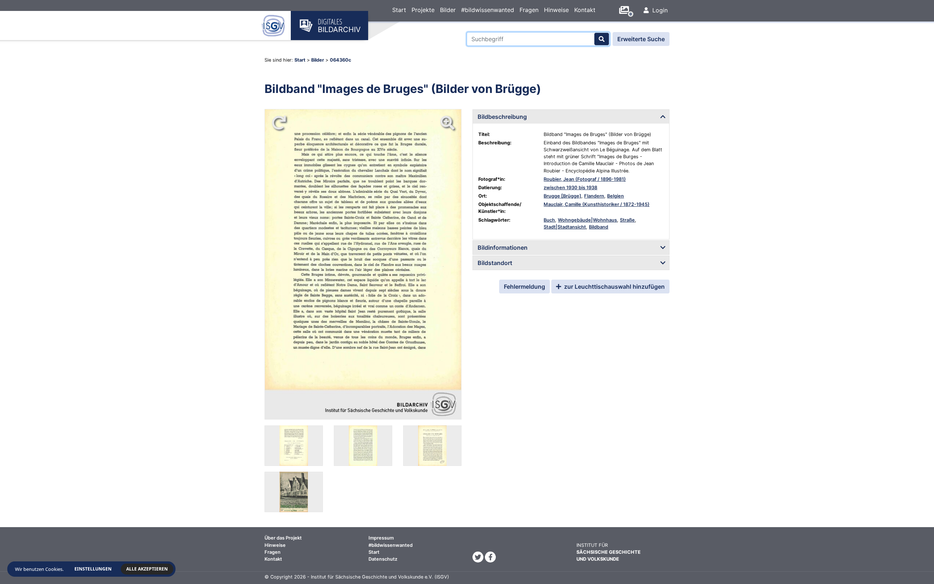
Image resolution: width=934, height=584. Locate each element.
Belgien (615, 196)
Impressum (381, 538)
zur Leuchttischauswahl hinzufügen (614, 286)
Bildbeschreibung (502, 116)
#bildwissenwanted (487, 9)
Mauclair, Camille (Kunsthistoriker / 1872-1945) (596, 204)
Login (659, 10)
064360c (340, 60)
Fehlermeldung (524, 286)
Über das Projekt (283, 538)
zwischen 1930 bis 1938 (570, 187)
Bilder (448, 9)
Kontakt (584, 9)
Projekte (423, 9)
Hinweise (556, 9)
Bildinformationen (503, 247)
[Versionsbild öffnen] (293, 445)
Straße (627, 220)
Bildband (598, 227)
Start (399, 9)
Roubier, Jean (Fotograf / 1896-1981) (585, 179)
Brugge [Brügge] (562, 196)
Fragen (529, 9)
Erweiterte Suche (641, 39)
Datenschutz (382, 559)
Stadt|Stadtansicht (565, 227)
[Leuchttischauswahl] (626, 10)
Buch (549, 220)
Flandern (594, 196)
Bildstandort (495, 262)
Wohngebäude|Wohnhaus (587, 220)
